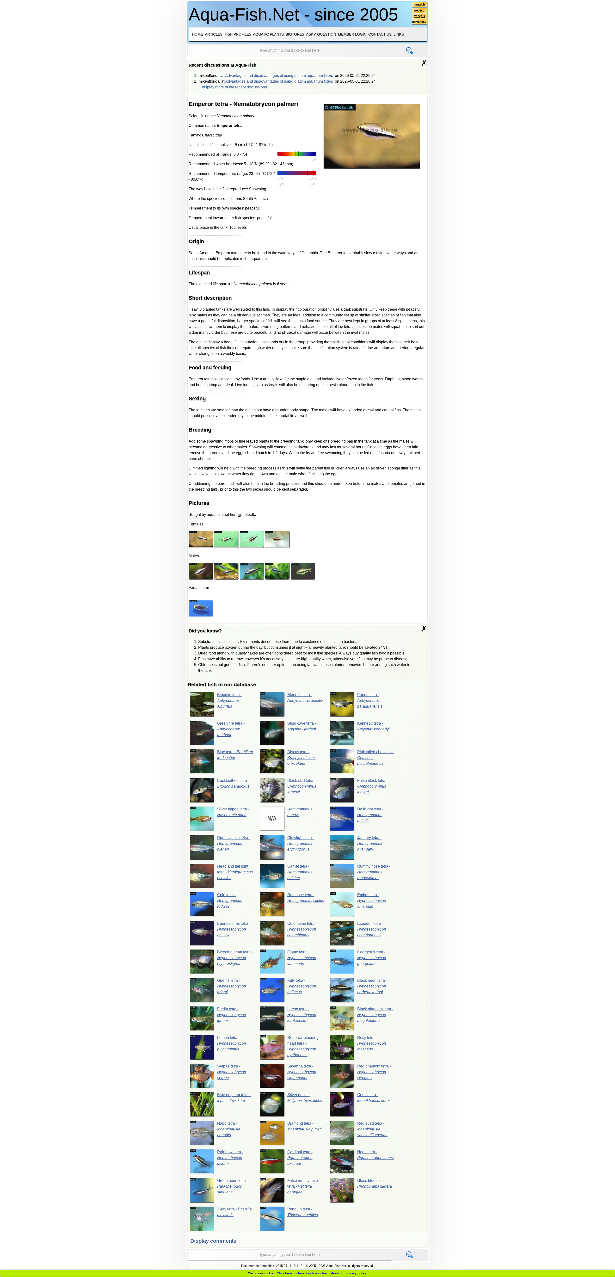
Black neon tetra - (372, 986)
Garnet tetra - (299, 872)
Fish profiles (237, 34)
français (419, 16)
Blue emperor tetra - (234, 1098)
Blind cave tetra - (301, 726)
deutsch (419, 4)
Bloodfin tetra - (229, 700)
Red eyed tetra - (372, 1129)
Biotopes (295, 34)
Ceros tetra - (374, 1098)
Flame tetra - (301, 958)
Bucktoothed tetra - (233, 783)
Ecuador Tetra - (371, 929)
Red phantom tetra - (374, 1072)
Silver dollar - (306, 1098)
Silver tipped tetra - (233, 812)
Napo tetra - (228, 1129)
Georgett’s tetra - (371, 958)
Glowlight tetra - (300, 843)
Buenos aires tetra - (233, 929)
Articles (213, 34)
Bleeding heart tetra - (235, 958)
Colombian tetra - (302, 929)
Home (197, 34)
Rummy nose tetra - (233, 843)
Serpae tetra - (231, 1072)
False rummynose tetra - (302, 1186)
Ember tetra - (371, 900)
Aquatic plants (268, 34)
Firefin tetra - (231, 1015)
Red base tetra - (305, 898)
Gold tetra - (229, 900)
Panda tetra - (369, 700)
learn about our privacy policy (344, 1273)
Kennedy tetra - (373, 726)
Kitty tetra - (301, 986)
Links (399, 34)
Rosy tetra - (371, 1043)
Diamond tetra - (304, 1126)
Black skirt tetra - (301, 786)
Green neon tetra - (232, 1186)
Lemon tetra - (231, 1043)
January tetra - (369, 843)
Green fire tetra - (231, 729)
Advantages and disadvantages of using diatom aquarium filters (279, 76)
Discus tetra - (301, 757)
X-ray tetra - (234, 1212)
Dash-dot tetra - (370, 815)
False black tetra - (372, 786)
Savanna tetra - (301, 1072)
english (419, 10)
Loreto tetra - (301, 1015)
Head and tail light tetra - (235, 872)
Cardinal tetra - (300, 1158)
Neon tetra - (375, 1155)
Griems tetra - (231, 986)
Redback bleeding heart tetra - (303, 1046)
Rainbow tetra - (230, 1158)
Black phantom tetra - (375, 1015)
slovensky (419, 22)
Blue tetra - (235, 755)
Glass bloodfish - (374, 1183)
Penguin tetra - (302, 1212)
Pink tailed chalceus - (375, 757)
